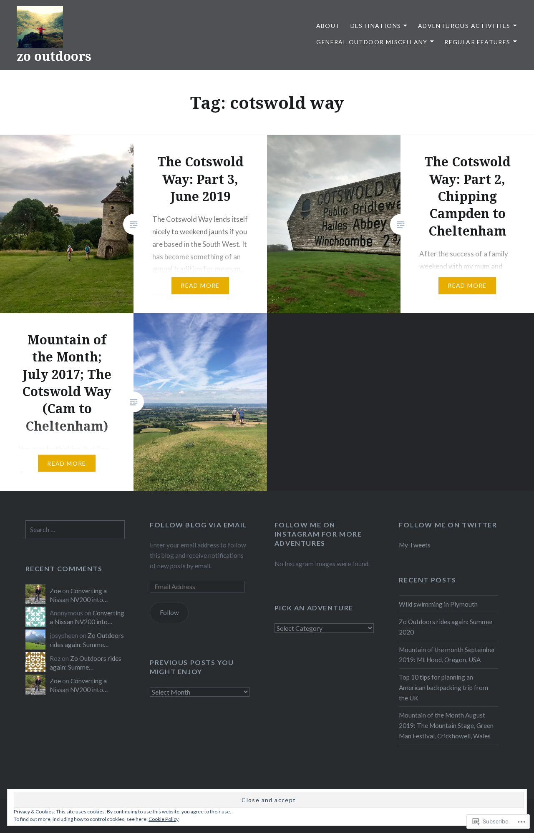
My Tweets (415, 545)
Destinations (375, 25)
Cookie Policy (164, 819)
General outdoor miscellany (371, 41)
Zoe (55, 591)
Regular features (477, 41)
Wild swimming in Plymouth (438, 604)
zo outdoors (54, 56)
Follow (169, 612)
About (328, 25)
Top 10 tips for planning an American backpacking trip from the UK (443, 687)
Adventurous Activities (464, 25)
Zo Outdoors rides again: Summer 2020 (446, 627)
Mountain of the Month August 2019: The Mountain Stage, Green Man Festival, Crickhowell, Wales (446, 725)
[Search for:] (75, 529)
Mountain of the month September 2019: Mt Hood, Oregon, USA (447, 655)
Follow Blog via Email (198, 525)
